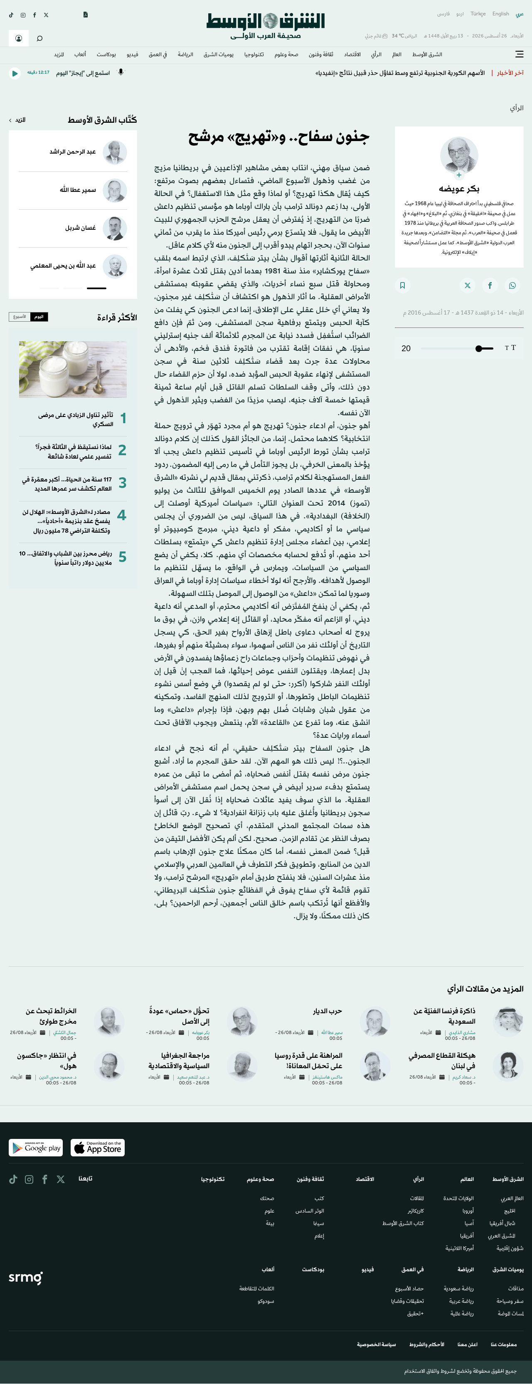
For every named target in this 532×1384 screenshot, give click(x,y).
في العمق (158, 55)
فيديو (132, 55)
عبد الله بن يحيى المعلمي (63, 266)
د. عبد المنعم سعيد (193, 1077)
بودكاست (106, 55)
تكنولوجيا (254, 55)
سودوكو (266, 1302)
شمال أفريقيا (502, 1224)
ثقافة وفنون (321, 55)
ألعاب (80, 55)
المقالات (417, 1199)
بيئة (270, 1224)
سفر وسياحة (510, 1302)
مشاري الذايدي (462, 1033)
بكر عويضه (200, 1033)
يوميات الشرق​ (219, 55)
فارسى (443, 14)
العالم (396, 55)
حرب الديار (327, 1011)
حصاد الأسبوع (409, 1289)
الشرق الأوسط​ (427, 55)
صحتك (267, 1199)
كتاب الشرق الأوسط (403, 1224)
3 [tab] (49, 290)
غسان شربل (80, 228)
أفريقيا (467, 1237)
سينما (318, 1224)
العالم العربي (512, 1199)
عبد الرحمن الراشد (72, 152)
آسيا (469, 1224)
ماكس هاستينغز (327, 1077)
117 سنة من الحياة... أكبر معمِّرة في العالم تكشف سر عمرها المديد (67, 485)
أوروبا (468, 1212)
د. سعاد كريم (464, 1077)
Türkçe (478, 14)
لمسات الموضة (511, 1314)
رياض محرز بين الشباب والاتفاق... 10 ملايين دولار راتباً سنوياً (65, 559)
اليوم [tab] (39, 317)
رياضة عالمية (462, 1314)
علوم (269, 1212)
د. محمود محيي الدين (57, 1077)
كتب (319, 1199)
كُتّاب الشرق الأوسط (102, 120)
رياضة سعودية (459, 1289)
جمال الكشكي (64, 1033)
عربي (520, 14)
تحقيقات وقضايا (407, 1302)
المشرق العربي (501, 1237)
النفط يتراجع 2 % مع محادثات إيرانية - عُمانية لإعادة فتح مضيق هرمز (397, 73)
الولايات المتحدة (458, 1199)
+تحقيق (415, 1314)
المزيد (59, 55)
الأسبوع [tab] (19, 317)
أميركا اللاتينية (460, 1249)
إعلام (319, 1237)
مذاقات (516, 1289)
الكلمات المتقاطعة (256, 1289)
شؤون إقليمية (510, 1249)
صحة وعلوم (286, 55)
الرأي (376, 55)
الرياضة (185, 55)
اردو (460, 14)
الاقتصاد (352, 55)
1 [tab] (96, 290)
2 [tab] (73, 290)
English (501, 14)
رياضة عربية (461, 1302)
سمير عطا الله (78, 190)
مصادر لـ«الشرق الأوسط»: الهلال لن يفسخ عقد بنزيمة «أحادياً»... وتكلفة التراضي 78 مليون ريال (66, 522)
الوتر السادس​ (310, 1212)
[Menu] (519, 54)
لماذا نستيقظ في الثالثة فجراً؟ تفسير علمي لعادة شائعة (73, 452)
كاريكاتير (416, 1212)
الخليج (509, 1212)
